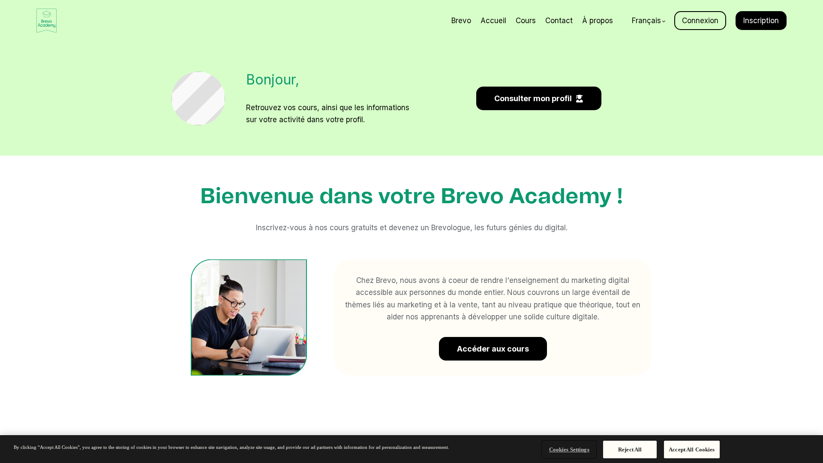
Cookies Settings (569, 449)
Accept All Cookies (692, 449)
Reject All (630, 449)
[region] (411, 449)
